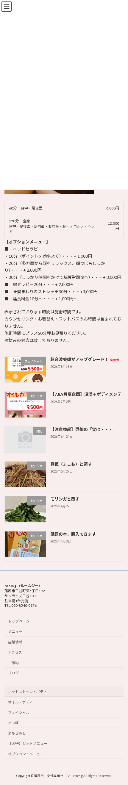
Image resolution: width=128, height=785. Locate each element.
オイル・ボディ (20, 702)
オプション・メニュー (26, 754)
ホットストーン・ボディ (27, 691)
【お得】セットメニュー (27, 743)
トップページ (18, 621)
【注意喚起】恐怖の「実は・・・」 (83, 429)
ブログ (13, 673)
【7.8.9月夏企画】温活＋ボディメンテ (85, 394)
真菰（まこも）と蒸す (71, 464)
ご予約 (13, 663)
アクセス (15, 652)
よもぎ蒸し (17, 733)
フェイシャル (18, 712)
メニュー (15, 631)
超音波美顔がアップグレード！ (84, 359)
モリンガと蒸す (64, 499)
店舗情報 (15, 642)
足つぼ (13, 723)
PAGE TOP (118, 755)
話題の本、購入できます (73, 534)
